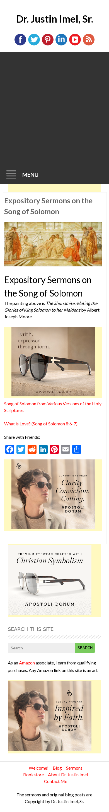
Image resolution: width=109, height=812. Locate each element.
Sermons (74, 767)
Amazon (27, 662)
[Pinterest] (47, 44)
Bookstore (33, 774)
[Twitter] (34, 44)
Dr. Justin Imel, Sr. (54, 19)
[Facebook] (20, 44)
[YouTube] (75, 44)
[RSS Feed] (88, 44)
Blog (57, 767)
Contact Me (55, 781)
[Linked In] (61, 44)
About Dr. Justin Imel (68, 774)
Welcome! (39, 767)
